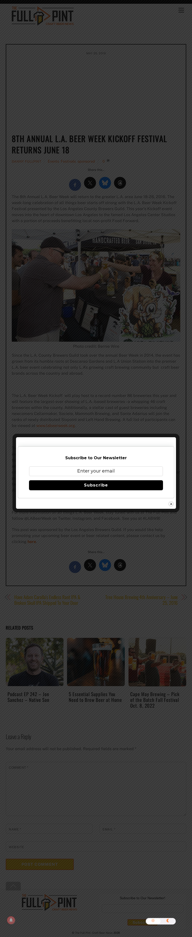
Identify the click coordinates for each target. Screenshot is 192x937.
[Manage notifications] (11, 920)
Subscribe (96, 485)
